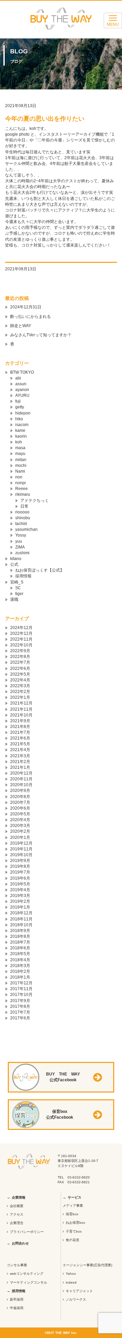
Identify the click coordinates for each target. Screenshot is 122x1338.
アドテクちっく (34, 500)
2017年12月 (21, 983)
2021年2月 (20, 761)
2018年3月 (20, 965)
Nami (20, 471)
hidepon (22, 413)
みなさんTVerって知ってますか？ (41, 335)
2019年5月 (20, 884)
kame (20, 430)
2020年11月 (21, 779)
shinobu (22, 517)
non (18, 477)
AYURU (22, 395)
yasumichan (26, 529)
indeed (71, 1282)
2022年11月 (21, 639)
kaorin (21, 436)
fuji (18, 401)
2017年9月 (20, 1000)
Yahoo (71, 1273)
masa (20, 447)
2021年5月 (20, 744)
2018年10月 (21, 924)
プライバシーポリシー (27, 1232)
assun (20, 384)
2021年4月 (20, 749)
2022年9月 (20, 650)
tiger (19, 593)
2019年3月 (20, 895)
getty (19, 407)
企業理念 (16, 1223)
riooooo (22, 512)
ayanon (22, 389)
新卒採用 (16, 1299)
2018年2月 (20, 971)
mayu (20, 453)
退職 (14, 599)
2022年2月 (20, 691)
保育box (72, 1214)
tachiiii (21, 523)
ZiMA (20, 547)
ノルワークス (76, 1299)
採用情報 (23, 576)
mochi (20, 465)
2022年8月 (20, 656)
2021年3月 (20, 755)
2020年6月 (20, 808)
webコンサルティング (26, 1273)
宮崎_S (16, 582)
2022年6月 (20, 668)
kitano (15, 558)
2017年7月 (20, 1012)
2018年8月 (20, 936)
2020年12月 (21, 773)
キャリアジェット (79, 1291)
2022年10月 (21, 645)
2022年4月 (20, 680)
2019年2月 (20, 901)
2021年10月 (21, 715)
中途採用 (16, 1308)
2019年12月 (21, 843)
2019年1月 (20, 907)
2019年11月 (21, 849)
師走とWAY (20, 325)
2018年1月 (20, 977)
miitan (20, 459)
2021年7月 (20, 732)
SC (18, 588)
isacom (21, 424)
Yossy (20, 535)
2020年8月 (20, 796)
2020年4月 (20, 819)
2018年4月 (20, 960)
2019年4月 (20, 889)
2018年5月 (20, 953)
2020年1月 (20, 837)
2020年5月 (20, 814)
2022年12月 (21, 633)
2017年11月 (21, 988)
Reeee (21, 488)
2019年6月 (20, 878)
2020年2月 (20, 831)
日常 (24, 506)
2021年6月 (20, 738)
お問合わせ (20, 1243)
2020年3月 (20, 825)
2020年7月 (20, 802)
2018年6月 (20, 948)
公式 (14, 564)
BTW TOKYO (22, 372)
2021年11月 (21, 709)
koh (18, 442)
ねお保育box (75, 1222)
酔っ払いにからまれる (30, 316)
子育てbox (74, 1231)
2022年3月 (20, 685)
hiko (19, 419)
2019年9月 (20, 860)
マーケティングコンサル (28, 1282)
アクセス (16, 1214)
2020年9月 (20, 790)
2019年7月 (20, 872)
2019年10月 (21, 854)
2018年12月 (21, 913)
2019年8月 (20, 866)
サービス (74, 1197)
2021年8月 (20, 726)
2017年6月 (20, 1018)
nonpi (20, 482)
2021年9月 (20, 720)
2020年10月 (21, 784)
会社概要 (16, 1206)
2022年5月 (20, 674)
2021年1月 (20, 767)
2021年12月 (21, 703)
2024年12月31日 (25, 307)
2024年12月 (21, 627)
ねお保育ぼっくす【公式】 (39, 570)
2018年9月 (20, 930)
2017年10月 (21, 994)
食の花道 (72, 1240)
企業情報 (18, 1197)
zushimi (22, 553)
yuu (18, 541)
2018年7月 (20, 942)
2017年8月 (20, 1006)
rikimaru (22, 494)
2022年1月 (20, 697)
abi (18, 378)
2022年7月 (20, 662)
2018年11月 (21, 919)
